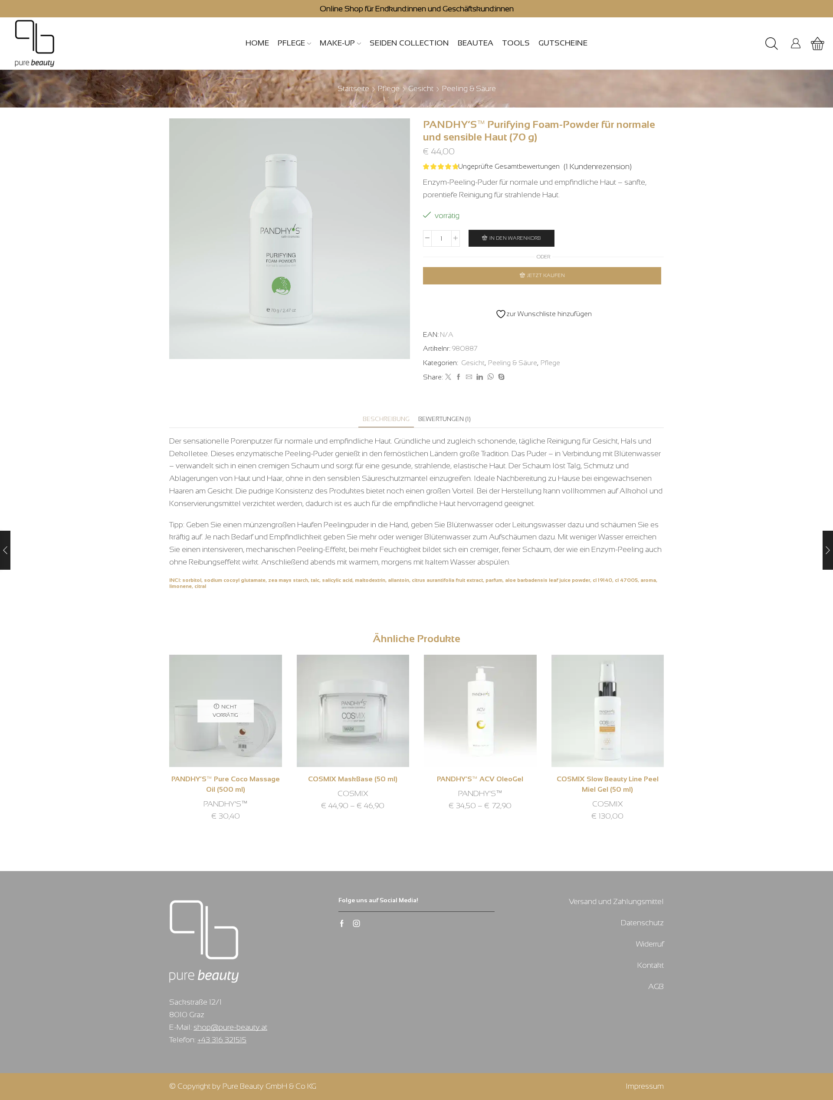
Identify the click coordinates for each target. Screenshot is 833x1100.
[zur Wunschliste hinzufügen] (213, 714)
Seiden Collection (409, 43)
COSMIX (353, 793)
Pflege (291, 43)
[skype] (500, 377)
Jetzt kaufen (546, 275)
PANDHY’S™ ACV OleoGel (480, 779)
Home (257, 43)
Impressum (645, 1086)
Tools (516, 43)
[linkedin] (479, 377)
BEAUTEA (475, 43)
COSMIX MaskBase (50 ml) (352, 779)
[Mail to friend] (469, 377)
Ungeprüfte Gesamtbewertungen (509, 166)
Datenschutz (642, 922)
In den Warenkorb (515, 238)
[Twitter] (448, 377)
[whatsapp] (490, 377)
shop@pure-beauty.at (230, 1027)
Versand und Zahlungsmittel (616, 901)
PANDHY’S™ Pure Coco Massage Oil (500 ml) (225, 784)
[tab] (386, 419)
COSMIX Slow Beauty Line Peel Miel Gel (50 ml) (608, 784)
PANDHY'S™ (225, 804)
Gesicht (420, 88)
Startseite (353, 88)
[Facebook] (458, 377)
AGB (656, 986)
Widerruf (650, 944)
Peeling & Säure (469, 88)
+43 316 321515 (221, 1039)
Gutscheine (562, 43)
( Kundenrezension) (598, 166)
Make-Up (337, 43)
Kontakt (650, 965)
